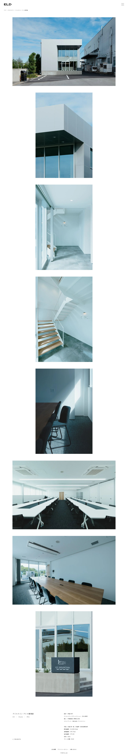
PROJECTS (11, 10)
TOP (5, 10)
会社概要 (54, 749)
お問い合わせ (73, 749)
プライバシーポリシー (63, 749)
